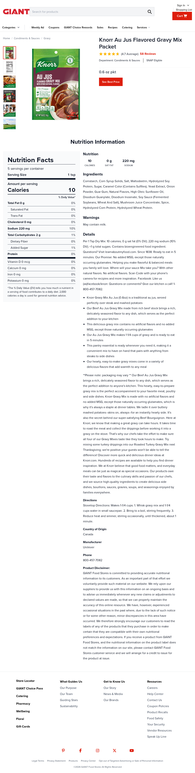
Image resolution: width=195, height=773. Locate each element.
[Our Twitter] (114, 750)
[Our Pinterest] (63, 750)
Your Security (156, 724)
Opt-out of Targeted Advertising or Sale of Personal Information (131, 760)
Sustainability (69, 706)
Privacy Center (88, 760)
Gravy (47, 38)
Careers (152, 688)
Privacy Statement (56, 760)
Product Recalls (157, 712)
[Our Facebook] (80, 750)
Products (73, 760)
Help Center (155, 694)
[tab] (9, 52)
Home (6, 38)
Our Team (66, 694)
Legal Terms (38, 760)
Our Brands (111, 700)
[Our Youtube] (132, 750)
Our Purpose (68, 688)
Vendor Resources (159, 730)
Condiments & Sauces (27, 38)
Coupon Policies (158, 706)
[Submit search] (149, 11)
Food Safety (155, 718)
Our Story (110, 688)
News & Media (113, 694)
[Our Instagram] (97, 750)
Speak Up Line (156, 736)
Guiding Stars (69, 700)
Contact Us (154, 700)
